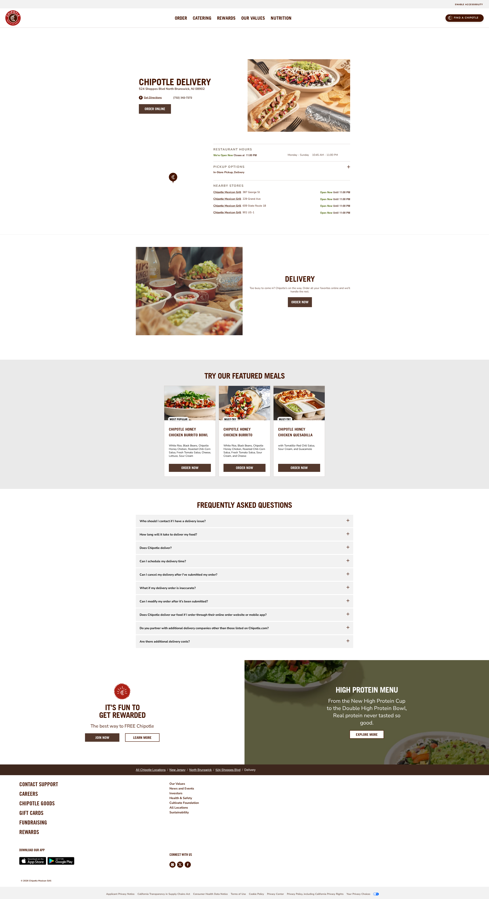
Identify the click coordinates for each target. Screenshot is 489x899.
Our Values (177, 784)
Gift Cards (31, 813)
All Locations (178, 808)
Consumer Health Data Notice (210, 894)
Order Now (299, 302)
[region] (173, 183)
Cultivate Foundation (184, 803)
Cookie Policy (256, 894)
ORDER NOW (189, 468)
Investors (175, 793)
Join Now (102, 737)
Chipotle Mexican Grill (227, 192)
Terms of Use (238, 894)
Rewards (29, 832)
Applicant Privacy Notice (120, 894)
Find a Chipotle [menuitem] (466, 17)
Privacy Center (275, 894)
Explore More (367, 734)
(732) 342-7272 (182, 97)
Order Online (155, 109)
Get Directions (153, 97)
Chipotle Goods (37, 803)
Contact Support (38, 784)
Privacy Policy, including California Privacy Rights (315, 894)
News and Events (181, 788)
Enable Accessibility (469, 4)
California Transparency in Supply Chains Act (164, 894)
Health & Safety (180, 798)
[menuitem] (181, 18)
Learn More (146, 737)
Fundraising (33, 822)
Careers (28, 794)
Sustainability (179, 812)
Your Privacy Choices (358, 894)
